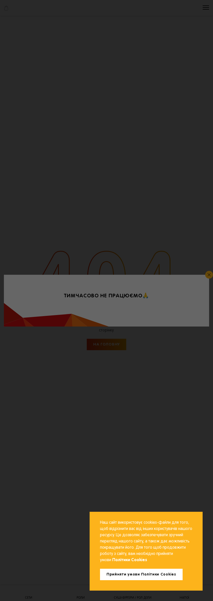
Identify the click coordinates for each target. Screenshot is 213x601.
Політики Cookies (129, 560)
